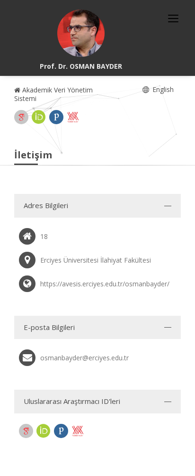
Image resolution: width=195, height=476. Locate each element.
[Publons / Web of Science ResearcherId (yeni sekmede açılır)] (56, 117)
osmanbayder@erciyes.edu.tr (84, 357)
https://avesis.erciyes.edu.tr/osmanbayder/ (104, 283)
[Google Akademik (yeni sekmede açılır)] (21, 117)
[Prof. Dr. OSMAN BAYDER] (81, 33)
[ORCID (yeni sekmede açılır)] (39, 117)
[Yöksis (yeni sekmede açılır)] (73, 117)
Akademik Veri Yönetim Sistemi (53, 94)
